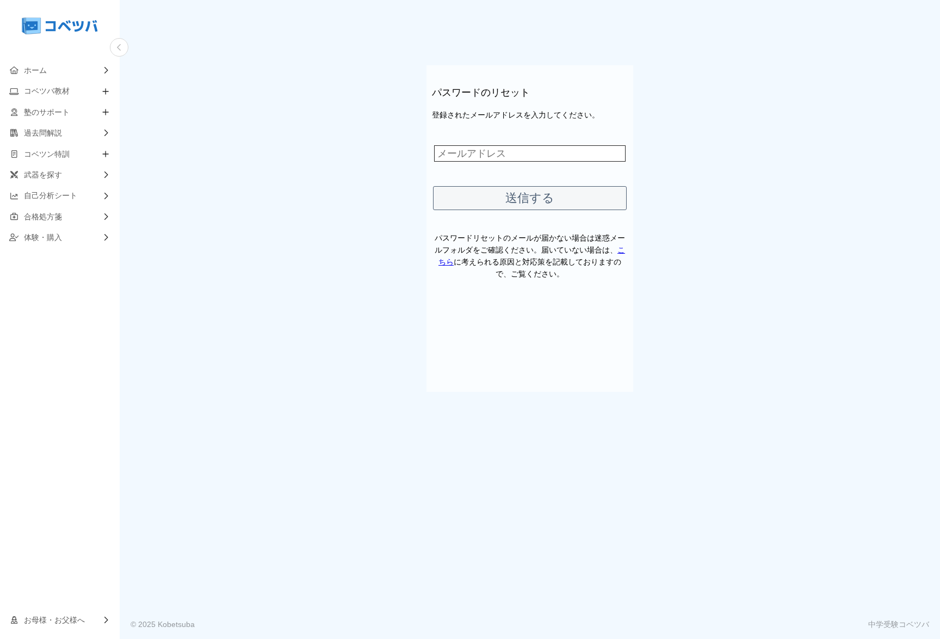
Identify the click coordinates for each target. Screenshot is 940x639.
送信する (529, 198)
